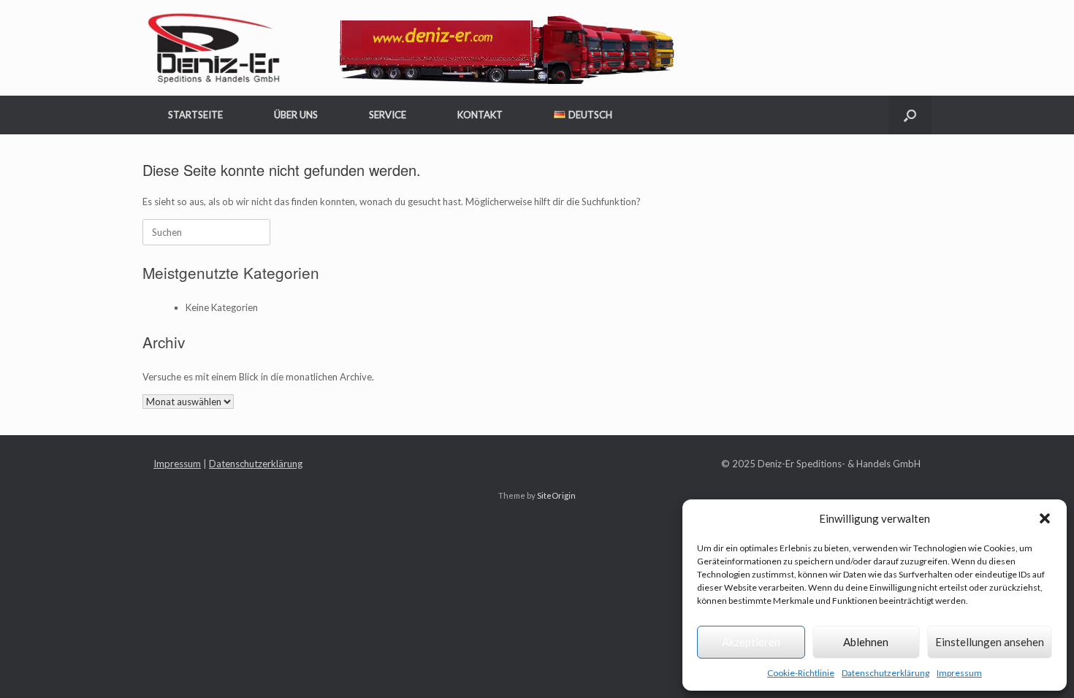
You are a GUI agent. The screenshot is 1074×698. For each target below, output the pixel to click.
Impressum (959, 672)
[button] (1044, 518)
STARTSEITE (195, 114)
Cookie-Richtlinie (800, 672)
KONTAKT (480, 114)
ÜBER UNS (296, 114)
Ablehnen (865, 641)
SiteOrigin (556, 495)
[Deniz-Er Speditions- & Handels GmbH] (413, 48)
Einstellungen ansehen (989, 641)
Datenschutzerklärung (885, 672)
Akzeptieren (751, 641)
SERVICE (387, 114)
